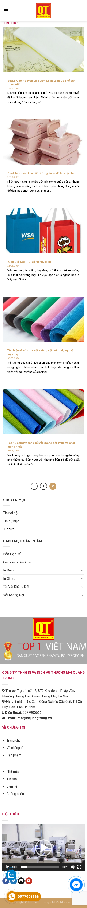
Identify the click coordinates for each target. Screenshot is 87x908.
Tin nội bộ (10, 513)
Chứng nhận (15, 794)
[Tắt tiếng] (73, 867)
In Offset (9, 579)
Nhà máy (13, 772)
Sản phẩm (14, 755)
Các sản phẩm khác (17, 562)
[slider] (40, 867)
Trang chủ (14, 740)
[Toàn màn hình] (79, 867)
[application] (43, 847)
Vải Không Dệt (13, 595)
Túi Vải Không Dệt (16, 587)
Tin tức (8, 529)
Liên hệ (12, 786)
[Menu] (5, 10)
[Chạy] (7, 867)
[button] (43, 847)
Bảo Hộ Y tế (11, 554)
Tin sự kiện (11, 521)
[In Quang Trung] (43, 10)
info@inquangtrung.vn (34, 718)
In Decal (9, 570)
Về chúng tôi (15, 748)
